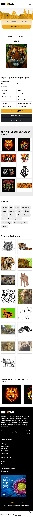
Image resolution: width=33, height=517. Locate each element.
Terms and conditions (14, 505)
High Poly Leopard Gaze (25, 300)
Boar (4, 368)
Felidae (12, 215)
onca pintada (23, 251)
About (3, 464)
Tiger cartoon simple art (24, 317)
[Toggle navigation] (29, 3)
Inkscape (4, 444)
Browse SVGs (16, 26)
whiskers (26, 211)
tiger (19, 211)
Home (3, 461)
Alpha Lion (6, 351)
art (11, 207)
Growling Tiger (8, 285)
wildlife (4, 215)
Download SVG (16, 111)
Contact (3, 466)
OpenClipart (22, 106)
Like (16, 41)
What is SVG (5, 446)
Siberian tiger (6, 223)
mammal (12, 211)
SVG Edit (4, 448)
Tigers (4, 227)
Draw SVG (4, 451)
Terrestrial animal (23, 215)
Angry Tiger (7, 268)
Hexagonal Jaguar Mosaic (25, 267)
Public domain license (8, 468)
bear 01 (21, 351)
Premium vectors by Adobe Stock (15, 133)
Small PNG (16, 120)
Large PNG (16, 115)
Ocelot (21, 334)
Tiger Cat (6, 318)
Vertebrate (6, 219)
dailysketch (26, 207)
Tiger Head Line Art (8, 300)
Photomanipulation (20, 223)
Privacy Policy (25, 505)
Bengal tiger (17, 219)
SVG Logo (4, 453)
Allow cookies (18, 515)
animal (4, 207)
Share (10, 36)
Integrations (5, 471)
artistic (17, 207)
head (4, 211)
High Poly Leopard (8, 333)
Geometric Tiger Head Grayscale (8, 249)
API (5, 505)
